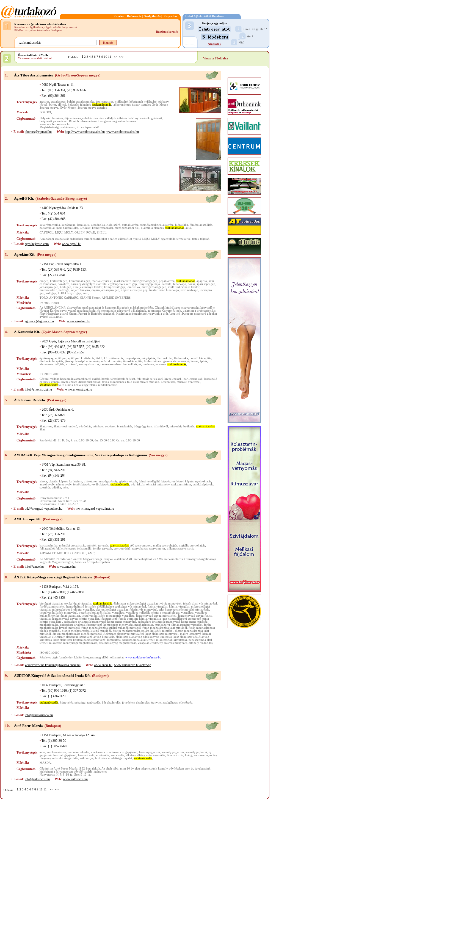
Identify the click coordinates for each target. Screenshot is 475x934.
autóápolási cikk (101, 224)
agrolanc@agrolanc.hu (39, 321)
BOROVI (45, 112)
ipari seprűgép (206, 283)
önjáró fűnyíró (80, 290)
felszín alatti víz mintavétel (200, 603)
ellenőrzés (185, 702)
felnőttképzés (81, 484)
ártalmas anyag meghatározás (117, 642)
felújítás (59, 364)
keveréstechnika (50, 224)
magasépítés (132, 358)
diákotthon (91, 481)
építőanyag (47, 358)
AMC (91, 553)
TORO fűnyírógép (69, 293)
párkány (163, 101)
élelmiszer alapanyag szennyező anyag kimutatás (83, 636)
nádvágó (64, 290)
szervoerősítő (122, 548)
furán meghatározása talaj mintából (164, 627)
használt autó (86, 755)
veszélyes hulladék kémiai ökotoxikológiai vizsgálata (160, 612)
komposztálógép (114, 287)
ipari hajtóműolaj (67, 227)
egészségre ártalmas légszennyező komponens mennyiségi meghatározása (106, 624)
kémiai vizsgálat (179, 606)
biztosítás (101, 758)
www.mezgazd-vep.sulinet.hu (95, 508)
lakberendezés (122, 104)
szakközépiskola (203, 484)
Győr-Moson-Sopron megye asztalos (83, 107)
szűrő (117, 224)
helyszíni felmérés (79, 104)
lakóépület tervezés (87, 361)
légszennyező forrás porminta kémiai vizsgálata (131, 618)
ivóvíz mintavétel (170, 603)
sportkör (45, 487)
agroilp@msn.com (37, 244)
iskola (43, 481)
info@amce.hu (34, 566)
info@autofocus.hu (37, 779)
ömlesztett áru (153, 361)
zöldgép (51, 293)
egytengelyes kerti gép (122, 283)
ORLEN (79, 232)
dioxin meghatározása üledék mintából (77, 633)
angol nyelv (47, 484)
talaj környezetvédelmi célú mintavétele (184, 609)
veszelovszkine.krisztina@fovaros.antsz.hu (53, 665)
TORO (44, 297)
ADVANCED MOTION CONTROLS (63, 553)
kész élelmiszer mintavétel (161, 633)
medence (148, 364)
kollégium (75, 481)
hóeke (191, 283)
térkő (99, 358)
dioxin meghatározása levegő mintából (86, 630)
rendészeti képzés (183, 481)
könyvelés (66, 702)
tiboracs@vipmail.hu (38, 132)
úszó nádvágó (189, 290)
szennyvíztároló (89, 364)
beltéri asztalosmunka (80, 101)
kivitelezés (46, 364)
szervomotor (157, 548)
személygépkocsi (196, 752)
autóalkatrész (130, 224)
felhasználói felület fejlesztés (58, 548)
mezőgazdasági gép (144, 280)
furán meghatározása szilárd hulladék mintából (111, 627)
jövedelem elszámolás (136, 702)
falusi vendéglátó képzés (154, 481)
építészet (192, 361)
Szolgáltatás (152, 16)
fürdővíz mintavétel (52, 606)
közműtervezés (113, 358)
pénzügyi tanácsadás (87, 702)
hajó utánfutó (163, 283)
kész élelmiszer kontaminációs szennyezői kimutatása (87, 639)
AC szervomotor (140, 545)
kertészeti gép (58, 280)
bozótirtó (63, 283)
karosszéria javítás (205, 755)
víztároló (71, 364)
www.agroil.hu (71, 244)
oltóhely (194, 642)
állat (42, 429)
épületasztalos (104, 101)
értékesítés (102, 755)
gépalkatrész (167, 280)
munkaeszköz (48, 290)
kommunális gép (79, 280)
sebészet (110, 426)
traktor (153, 290)
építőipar (61, 358)
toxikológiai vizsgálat (78, 603)
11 (109, 56)
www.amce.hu (66, 566)
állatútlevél (161, 426)
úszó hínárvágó (169, 290)
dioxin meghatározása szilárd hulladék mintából (143, 630)
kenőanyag (69, 224)
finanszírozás (175, 755)
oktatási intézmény (158, 484)
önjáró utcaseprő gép (134, 290)
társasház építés (132, 361)
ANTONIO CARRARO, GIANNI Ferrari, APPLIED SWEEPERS (90, 297)
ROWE (90, 232)
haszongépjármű (149, 752)
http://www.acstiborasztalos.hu (85, 132)
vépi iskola (138, 484)
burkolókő (130, 364)
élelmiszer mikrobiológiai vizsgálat (136, 603)
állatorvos (46, 426)
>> (115, 56)
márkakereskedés (78, 752)
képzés (63, 481)
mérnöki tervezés (97, 545)
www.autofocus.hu (75, 779)
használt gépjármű (64, 755)
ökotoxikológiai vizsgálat (112, 609)
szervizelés (117, 755)
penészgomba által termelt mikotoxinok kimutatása (154, 639)
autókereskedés (56, 752)
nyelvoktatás (203, 481)
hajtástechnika (48, 545)
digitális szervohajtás (192, 545)
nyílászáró (121, 101)
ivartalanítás (124, 426)
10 (105, 56)
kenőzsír (85, 227)
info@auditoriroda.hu (39, 715)
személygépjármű (173, 752)
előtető (62, 104)
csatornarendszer (111, 364)
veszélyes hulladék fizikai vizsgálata (102, 612)
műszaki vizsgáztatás (65, 758)
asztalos (44, 101)
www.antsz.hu (103, 665)
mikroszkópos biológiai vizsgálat (73, 609)
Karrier (119, 16)
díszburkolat (164, 358)
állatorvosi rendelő (65, 426)
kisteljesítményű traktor (88, 287)
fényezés (45, 758)
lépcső (44, 104)
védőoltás (85, 426)
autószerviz (116, 752)
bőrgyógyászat (143, 426)
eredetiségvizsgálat (120, 758)
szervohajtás (140, 548)
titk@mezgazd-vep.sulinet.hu (43, 508)
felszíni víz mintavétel (143, 609)
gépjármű (131, 752)
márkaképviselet (102, 280)
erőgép (44, 280)
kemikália (83, 224)
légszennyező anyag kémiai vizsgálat (75, 618)
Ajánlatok (214, 43)
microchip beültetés (182, 426)
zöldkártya (86, 758)
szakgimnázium (181, 484)
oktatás (53, 481)
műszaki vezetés (111, 361)
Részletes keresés (167, 31)
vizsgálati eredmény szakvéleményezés (162, 642)
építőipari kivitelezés (81, 358)
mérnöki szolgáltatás (72, 545)
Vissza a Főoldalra (215, 58)
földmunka (181, 358)
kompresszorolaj (102, 227)
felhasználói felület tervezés (94, 548)
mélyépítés (148, 358)
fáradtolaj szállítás (201, 224)
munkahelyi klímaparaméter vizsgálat (178, 624)
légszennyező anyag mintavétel (156, 615)
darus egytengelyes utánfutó (89, 283)
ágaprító (202, 280)
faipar (136, 104)
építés (203, 361)
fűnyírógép (146, 283)
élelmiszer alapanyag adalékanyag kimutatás (144, 636)
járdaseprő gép (49, 287)
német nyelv (63, 484)
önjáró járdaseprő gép (105, 290)
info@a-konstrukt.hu (38, 389)
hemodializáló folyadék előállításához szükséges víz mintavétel (106, 606)
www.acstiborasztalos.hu (122, 132)
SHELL (101, 232)
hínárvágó (179, 283)
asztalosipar (58, 101)
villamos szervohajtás (180, 548)
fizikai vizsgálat (157, 606)
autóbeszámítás (155, 755)
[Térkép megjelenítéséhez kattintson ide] (212, 78)
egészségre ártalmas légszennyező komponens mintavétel (100, 621)
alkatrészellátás (135, 755)
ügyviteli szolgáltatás (164, 702)
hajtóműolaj (47, 227)
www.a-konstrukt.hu (78, 389)
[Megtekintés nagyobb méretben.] (200, 100)
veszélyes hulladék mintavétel (58, 612)
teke (65, 487)
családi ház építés (200, 358)
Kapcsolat (170, 16)
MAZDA (45, 762)
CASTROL (46, 232)
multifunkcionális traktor (184, 287)
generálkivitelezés (174, 361)
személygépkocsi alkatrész (156, 224)
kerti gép (65, 287)
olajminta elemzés (152, 227)
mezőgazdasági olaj (127, 227)
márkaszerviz (122, 280)
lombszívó (133, 287)
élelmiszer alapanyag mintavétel (123, 633)
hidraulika (181, 224)
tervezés (161, 364)
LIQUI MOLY (64, 232)
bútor (52, 104)
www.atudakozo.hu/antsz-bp (143, 657)
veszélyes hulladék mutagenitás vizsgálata (108, 615)
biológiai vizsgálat (51, 603)
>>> (121, 56)
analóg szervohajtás (165, 545)
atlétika (56, 487)
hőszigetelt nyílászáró (143, 101)
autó (188, 227)
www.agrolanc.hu (78, 321)
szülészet (98, 426)
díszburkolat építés (51, 361)
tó (140, 364)
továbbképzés (100, 484)
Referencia (134, 16)
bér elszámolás (111, 702)
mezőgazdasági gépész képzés (118, 481)
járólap (69, 361)
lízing (188, 755)
